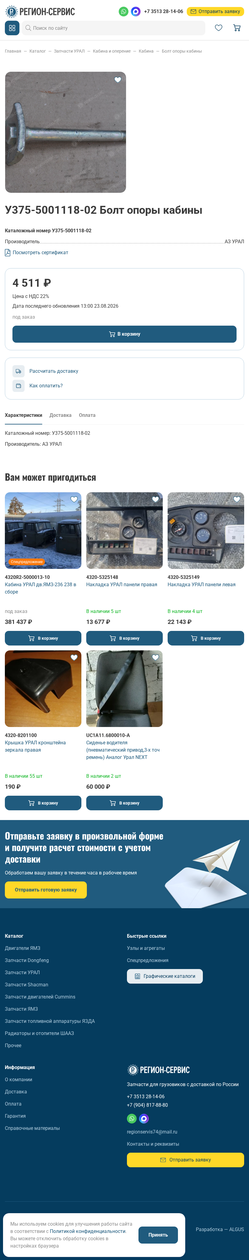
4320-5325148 (102, 577)
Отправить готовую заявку (46, 890)
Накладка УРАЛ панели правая (121, 584)
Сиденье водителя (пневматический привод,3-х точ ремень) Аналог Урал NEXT (123, 750)
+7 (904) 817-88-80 (147, 1105)
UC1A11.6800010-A (108, 735)
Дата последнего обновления (46, 306)
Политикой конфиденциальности (87, 1231)
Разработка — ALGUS (220, 1229)
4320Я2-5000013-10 (27, 577)
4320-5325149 (184, 577)
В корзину (129, 334)
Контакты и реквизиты (153, 1144)
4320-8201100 (21, 735)
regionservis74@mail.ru (152, 1132)
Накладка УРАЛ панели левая (202, 584)
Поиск (29, 28)
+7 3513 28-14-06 (163, 11)
